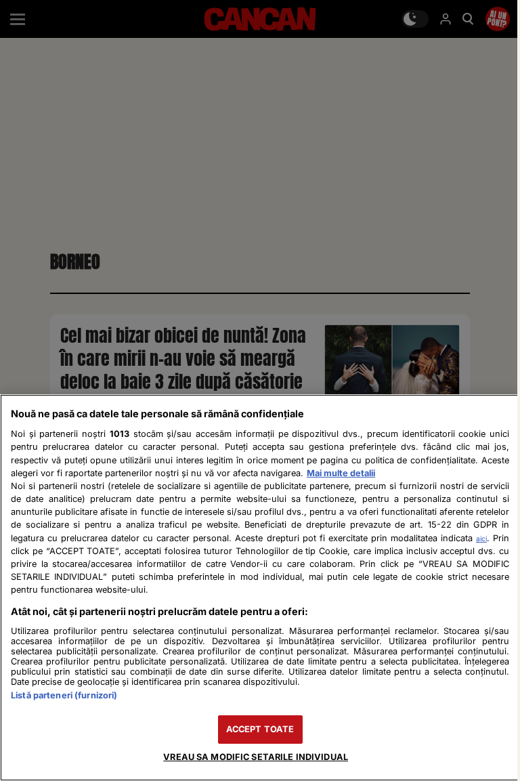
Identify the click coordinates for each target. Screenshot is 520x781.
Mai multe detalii (341, 473)
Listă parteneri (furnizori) (64, 695)
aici (481, 538)
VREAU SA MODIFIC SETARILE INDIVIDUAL (255, 757)
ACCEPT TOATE (260, 729)
